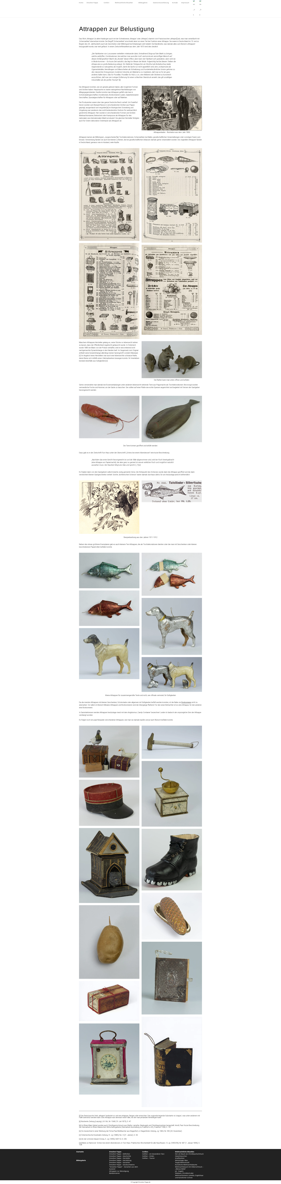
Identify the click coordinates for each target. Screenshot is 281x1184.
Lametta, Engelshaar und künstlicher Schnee (189, 1176)
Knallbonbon (180, 1158)
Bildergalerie (81, 1160)
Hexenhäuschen (181, 1156)
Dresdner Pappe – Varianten (119, 1162)
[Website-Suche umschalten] (206, 2)
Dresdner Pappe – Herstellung (120, 1160)
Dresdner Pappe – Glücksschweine (122, 1165)
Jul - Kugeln (179, 1171)
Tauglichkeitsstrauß (182, 1162)
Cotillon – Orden (148, 1156)
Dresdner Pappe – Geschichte (120, 1156)
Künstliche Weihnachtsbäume (186, 1165)
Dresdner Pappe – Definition (119, 1154)
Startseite (80, 1152)
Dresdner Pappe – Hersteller (119, 1158)
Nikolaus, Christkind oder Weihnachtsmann (184, 1174)
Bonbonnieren (114, 1173)
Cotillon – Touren (148, 1158)
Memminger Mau (181, 1160)
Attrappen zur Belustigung (119, 1171)
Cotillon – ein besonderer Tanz (153, 1154)
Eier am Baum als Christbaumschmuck (189, 1154)
